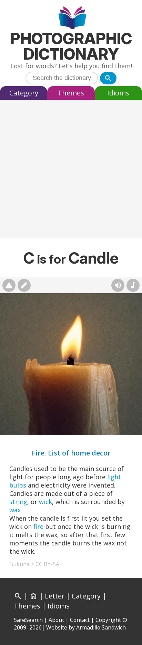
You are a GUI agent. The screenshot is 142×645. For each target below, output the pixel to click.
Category (23, 93)
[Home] (71, 18)
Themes (71, 93)
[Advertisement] (71, 171)
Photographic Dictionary (71, 46)
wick (45, 502)
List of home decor (79, 453)
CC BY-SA (47, 564)
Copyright (108, 620)
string (18, 502)
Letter (54, 596)
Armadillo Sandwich (101, 627)
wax (15, 510)
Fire (38, 453)
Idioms (118, 93)
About (56, 620)
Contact (80, 620)
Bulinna (19, 564)
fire (38, 526)
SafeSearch (28, 620)
